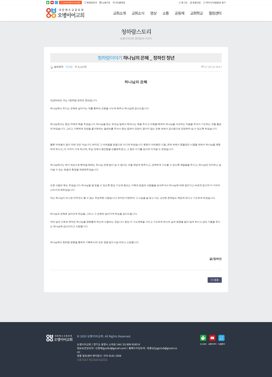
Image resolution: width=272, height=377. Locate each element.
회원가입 (196, 2)
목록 (216, 280)
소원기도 (106, 2)
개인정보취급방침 (98, 359)
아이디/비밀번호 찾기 (215, 2)
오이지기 (58, 67)
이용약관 (81, 359)
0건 (70, 67)
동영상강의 (91, 2)
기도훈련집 (120, 2)
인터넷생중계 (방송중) (71, 2)
